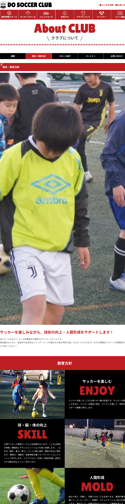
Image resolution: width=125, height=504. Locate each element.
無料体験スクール (9, 16)
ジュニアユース (46, 16)
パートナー (102, 16)
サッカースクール (28, 16)
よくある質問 (107, 4)
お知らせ (65, 16)
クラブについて (83, 16)
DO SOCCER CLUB (30, 4)
